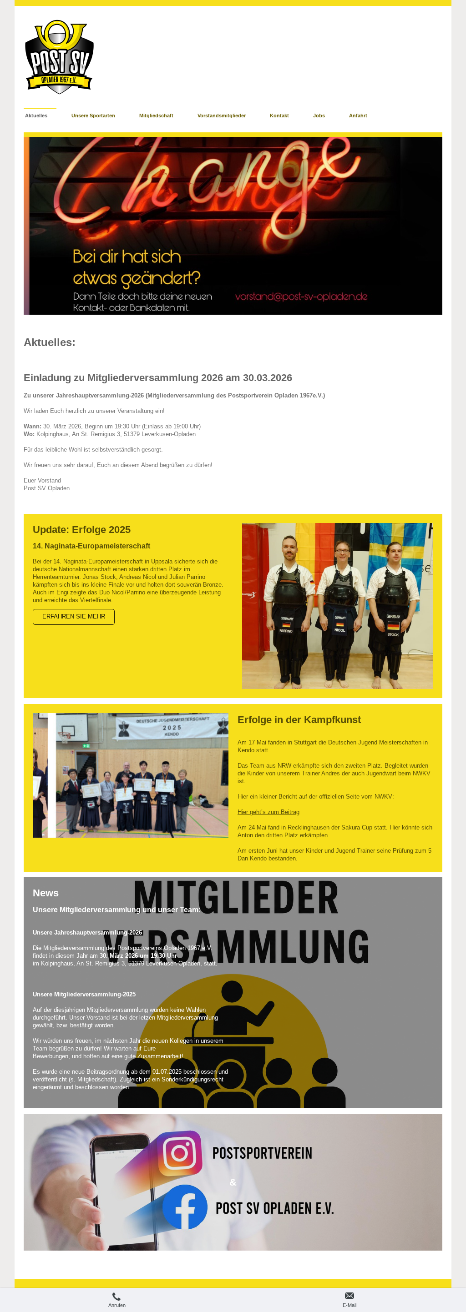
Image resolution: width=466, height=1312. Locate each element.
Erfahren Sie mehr (73, 616)
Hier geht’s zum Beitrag (268, 812)
